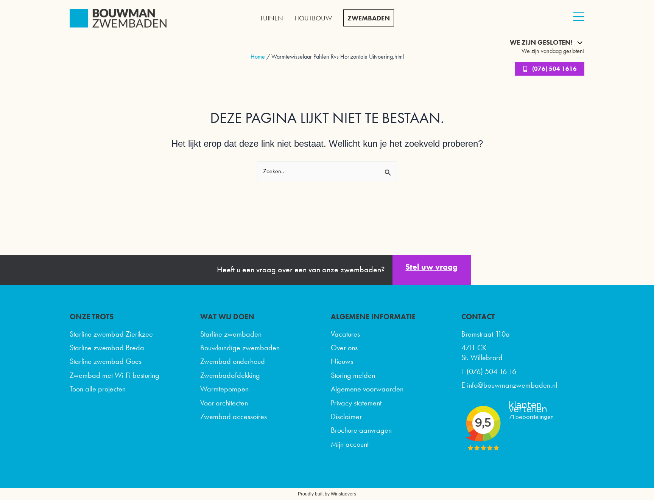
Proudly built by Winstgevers (327, 494)
